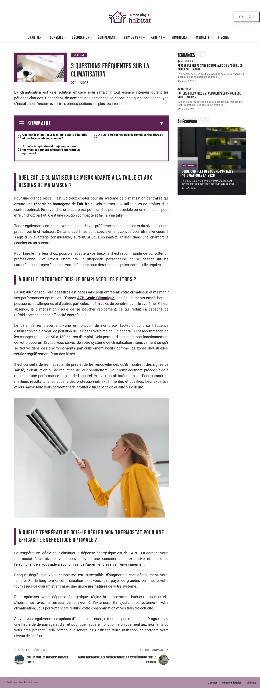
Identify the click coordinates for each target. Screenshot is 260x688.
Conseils (79, 54)
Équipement (189, 166)
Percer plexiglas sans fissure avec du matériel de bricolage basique (210, 67)
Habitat (186, 89)
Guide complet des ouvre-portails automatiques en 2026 (207, 173)
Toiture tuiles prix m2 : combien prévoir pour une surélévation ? (209, 95)
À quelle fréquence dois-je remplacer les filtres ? (130, 134)
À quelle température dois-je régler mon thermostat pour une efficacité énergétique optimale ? (51, 150)
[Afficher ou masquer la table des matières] (108, 123)
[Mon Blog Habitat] (130, 17)
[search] (241, 17)
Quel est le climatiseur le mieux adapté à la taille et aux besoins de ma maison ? (54, 136)
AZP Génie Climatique (95, 298)
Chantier (187, 61)
